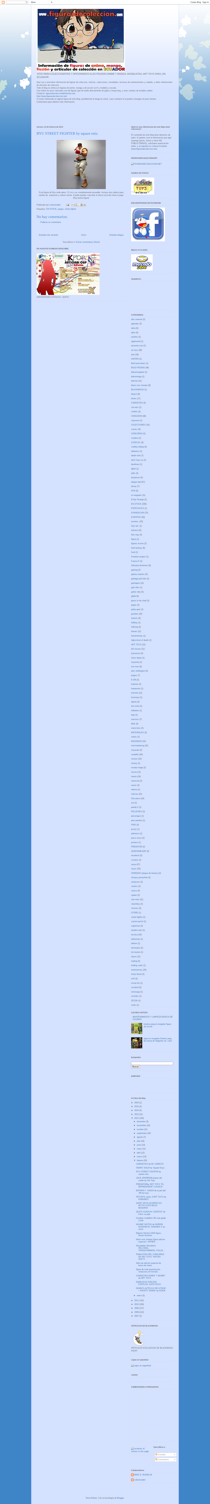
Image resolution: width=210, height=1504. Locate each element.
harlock (134, 618)
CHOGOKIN (136, 416)
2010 (136, 1304)
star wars (135, 899)
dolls (133, 473)
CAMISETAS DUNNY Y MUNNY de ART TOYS (150, 1277)
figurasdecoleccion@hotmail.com (60, 93)
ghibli (133, 596)
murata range (137, 767)
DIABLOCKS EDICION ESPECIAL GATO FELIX (148, 1283)
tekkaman (135, 939)
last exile (135, 706)
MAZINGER (136, 741)
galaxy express (138, 574)
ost (132, 803)
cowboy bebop (137, 447)
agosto (140, 1137)
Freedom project (138, 556)
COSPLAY (136, 442)
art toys (134, 350)
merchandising (137, 745)
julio (139, 1141)
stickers (134, 908)
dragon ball (136, 482)
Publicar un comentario (50, 222)
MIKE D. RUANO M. (143, 1475)
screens (134, 860)
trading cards (137, 965)
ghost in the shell (138, 600)
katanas (134, 684)
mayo (139, 1149)
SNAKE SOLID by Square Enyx (150, 1168)
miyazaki (135, 750)
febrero (140, 1160)
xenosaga (135, 992)
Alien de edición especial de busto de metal (148, 1264)
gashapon (135, 583)
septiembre (142, 1133)
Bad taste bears (138, 363)
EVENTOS (136, 517)
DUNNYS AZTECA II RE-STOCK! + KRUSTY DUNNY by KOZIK (151, 1289)
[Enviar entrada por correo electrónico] (67, 205)
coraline (134, 438)
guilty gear (135, 609)
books (134, 398)
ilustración (135, 653)
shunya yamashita (139, 877)
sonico (134, 890)
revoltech (135, 855)
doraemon (135, 477)
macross (135, 719)
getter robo (136, 592)
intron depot (136, 658)
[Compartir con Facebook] (81, 204)
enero (139, 1295)
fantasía (134, 530)
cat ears (134, 407)
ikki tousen (136, 649)
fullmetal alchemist (139, 565)
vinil (133, 978)
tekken (134, 943)
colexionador (139, 1480)
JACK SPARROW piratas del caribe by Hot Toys (149, 1179)
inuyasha (135, 662)
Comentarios (163, 1459)
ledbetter (135, 710)
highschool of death (140, 640)
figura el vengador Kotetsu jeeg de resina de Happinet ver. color (158, 1039)
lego (133, 715)
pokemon (135, 833)
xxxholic (135, 996)
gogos (134, 605)
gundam (134, 614)
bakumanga (136, 376)
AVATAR (135, 359)
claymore (135, 420)
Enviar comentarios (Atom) (88, 242)
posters (134, 842)
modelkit (135, 754)
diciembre (141, 1121)
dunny (134, 486)
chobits (134, 411)
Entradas (161, 1454)
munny (134, 763)
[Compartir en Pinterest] (84, 204)
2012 (136, 1118)
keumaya (135, 697)
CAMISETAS (137, 403)
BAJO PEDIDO (138, 367)
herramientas (137, 636)
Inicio (83, 235)
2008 (136, 1312)
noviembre (142, 1125)
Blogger (120, 1498)
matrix (134, 737)
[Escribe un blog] (75, 204)
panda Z (134, 807)
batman (134, 381)
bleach (134, 394)
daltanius (135, 451)
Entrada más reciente (48, 235)
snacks (134, 886)
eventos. (135, 521)
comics (134, 429)
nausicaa (135, 781)
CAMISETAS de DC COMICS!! (150, 1164)
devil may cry (137, 460)
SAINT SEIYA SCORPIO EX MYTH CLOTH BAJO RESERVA (149, 1205)
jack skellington (138, 671)
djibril (133, 469)
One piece (135, 798)
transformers (136, 970)
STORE (134, 912)
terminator (135, 948)
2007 (136, 1316)
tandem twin (136, 930)
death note (136, 455)
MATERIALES (137, 732)
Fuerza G (135, 561)
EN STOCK (51, 209)
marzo (140, 1156)
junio (139, 1145)
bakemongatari (137, 372)
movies (134, 759)
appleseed (135, 341)
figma (133, 539)
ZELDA (134, 1000)
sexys (134, 869)
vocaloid (135, 987)
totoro (133, 956)
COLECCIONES (138, 425)
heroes (134, 631)
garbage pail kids (138, 578)
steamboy (135, 904)
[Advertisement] (93, 115)
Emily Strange (137, 499)
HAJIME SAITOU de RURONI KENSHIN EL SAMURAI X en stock (150, 1226)
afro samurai (136, 319)
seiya (133, 864)
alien (133, 332)
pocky (134, 829)
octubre (140, 1129)
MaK (133, 724)
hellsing (134, 627)
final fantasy (136, 548)
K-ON (133, 680)
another (134, 337)
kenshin (134, 693)
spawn (134, 895)
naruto (134, 776)
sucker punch (137, 921)
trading (134, 961)
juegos (61, 209)
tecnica (134, 934)
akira (133, 328)
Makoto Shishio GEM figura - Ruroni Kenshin (149, 1234)
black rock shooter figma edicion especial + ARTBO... (150, 1240)
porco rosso (136, 838)
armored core (137, 345)
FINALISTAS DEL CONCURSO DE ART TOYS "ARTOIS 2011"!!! (150, 1256)
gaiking (134, 570)
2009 (136, 1308)
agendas (135, 323)
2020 (136, 1102)
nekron (134, 789)
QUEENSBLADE (138, 851)
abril (139, 1153)
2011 (136, 1300)
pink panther (136, 820)
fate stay (135, 535)
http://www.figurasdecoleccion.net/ (52, 96)
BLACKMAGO (137, 389)
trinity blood (136, 974)
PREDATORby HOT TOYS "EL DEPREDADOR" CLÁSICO (150, 1185)
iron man (135, 666)
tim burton (135, 952)
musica (134, 772)
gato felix (135, 587)
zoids (133, 1005)
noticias (134, 794)
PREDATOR (136, 847)
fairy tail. (135, 526)
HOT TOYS (136, 644)
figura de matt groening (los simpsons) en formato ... (148, 1270)
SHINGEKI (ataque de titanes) (144, 873)
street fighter (70, 209)
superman (135, 926)
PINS (133, 825)
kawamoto (135, 688)
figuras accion (137, 543)
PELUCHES (136, 811)
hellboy (134, 622)
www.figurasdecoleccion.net (144, 149)
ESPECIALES (137, 508)
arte (133, 354)
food (133, 552)
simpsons (135, 882)
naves (134, 785)
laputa (134, 702)
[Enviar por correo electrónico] (73, 204)
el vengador (136, 495)
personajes (136, 816)
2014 (136, 1110)
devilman (135, 464)
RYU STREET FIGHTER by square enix (148, 1172)
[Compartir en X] (78, 204)
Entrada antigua (116, 235)
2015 (136, 1106)
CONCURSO (137, 433)
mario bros (136, 728)
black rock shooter (139, 385)
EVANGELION (137, 513)
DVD (133, 491)
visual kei (135, 983)
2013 (136, 1114)
